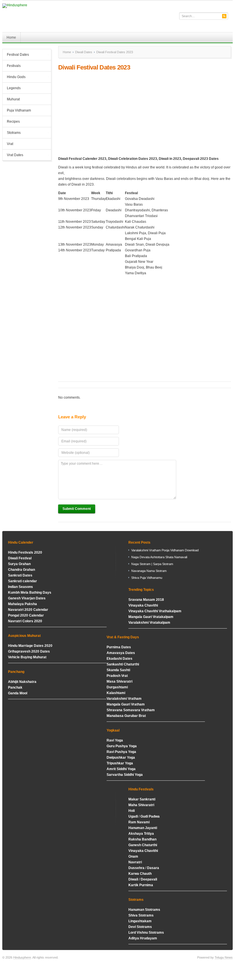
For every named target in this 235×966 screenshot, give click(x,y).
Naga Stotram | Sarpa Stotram (152, 564)
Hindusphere (22, 957)
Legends (14, 88)
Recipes (13, 122)
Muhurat (13, 99)
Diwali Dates (83, 52)
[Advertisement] (144, 113)
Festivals (14, 66)
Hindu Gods (14, 77)
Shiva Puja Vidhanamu (146, 577)
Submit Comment (76, 509)
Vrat (10, 144)
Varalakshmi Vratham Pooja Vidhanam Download (165, 550)
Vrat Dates (13, 155)
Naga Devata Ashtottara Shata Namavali (159, 557)
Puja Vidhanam (19, 110)
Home (11, 37)
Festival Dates (16, 55)
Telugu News (224, 957)
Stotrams (12, 133)
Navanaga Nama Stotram (149, 571)
